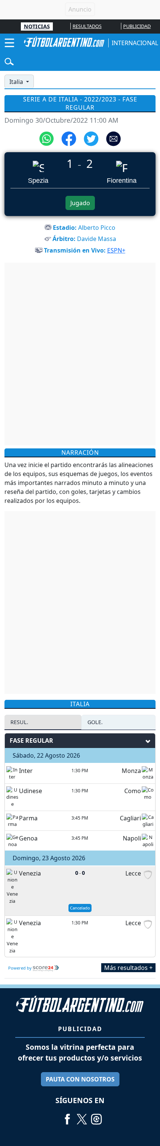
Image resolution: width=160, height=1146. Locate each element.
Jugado (80, 203)
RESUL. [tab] (19, 722)
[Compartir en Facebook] (68, 138)
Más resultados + (128, 968)
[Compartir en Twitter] (91, 138)
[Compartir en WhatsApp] (46, 138)
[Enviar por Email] (113, 138)
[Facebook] (67, 1116)
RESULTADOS (87, 26)
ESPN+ (116, 250)
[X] (82, 1116)
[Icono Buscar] (9, 61)
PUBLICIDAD (137, 26)
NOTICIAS (37, 26)
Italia (17, 82)
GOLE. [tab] (95, 722)
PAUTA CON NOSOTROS (80, 1079)
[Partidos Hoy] (96, 1116)
